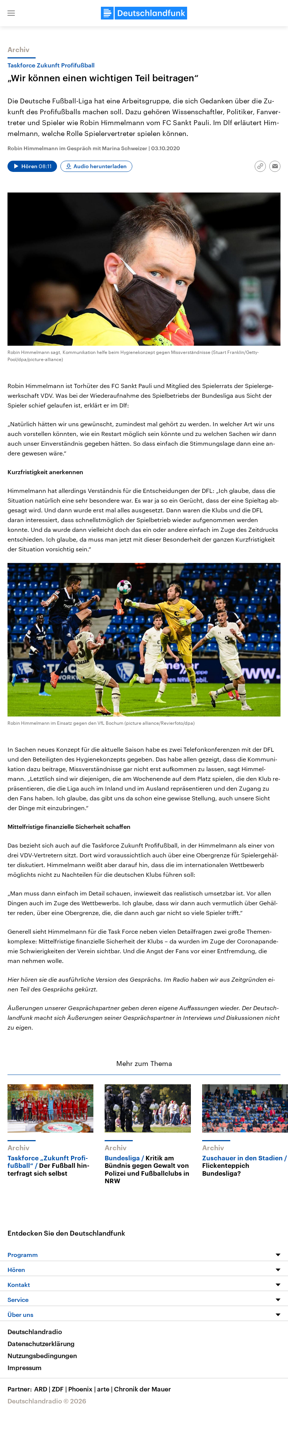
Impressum (25, 1367)
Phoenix (82, 1389)
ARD (42, 1389)
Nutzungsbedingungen (42, 1355)
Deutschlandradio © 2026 (47, 1401)
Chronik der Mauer (142, 1389)
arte (104, 1389)
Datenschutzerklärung (41, 1343)
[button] (11, 13)
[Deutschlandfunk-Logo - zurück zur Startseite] (144, 13)
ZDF (59, 1389)
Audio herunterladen (100, 166)
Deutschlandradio (35, 1331)
